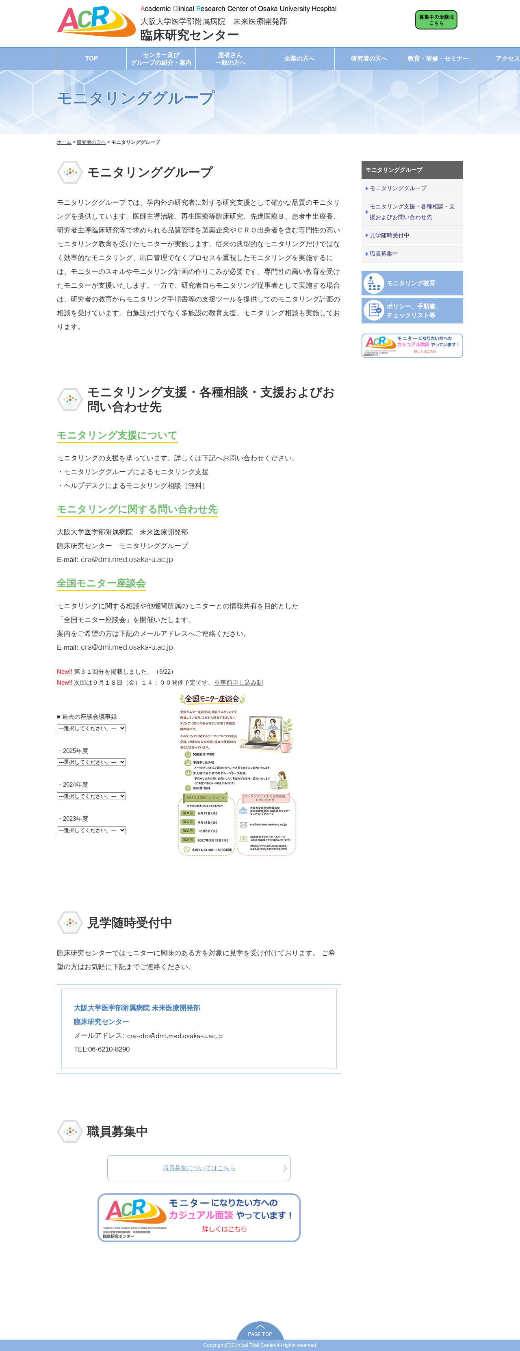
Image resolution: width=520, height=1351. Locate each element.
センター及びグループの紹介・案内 (161, 58)
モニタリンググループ (398, 188)
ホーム (64, 142)
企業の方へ (299, 58)
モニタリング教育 (411, 283)
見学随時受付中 (390, 235)
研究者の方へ (369, 58)
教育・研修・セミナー (438, 58)
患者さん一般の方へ (230, 58)
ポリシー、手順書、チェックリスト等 (414, 311)
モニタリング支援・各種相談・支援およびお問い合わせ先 (412, 211)
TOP (91, 58)
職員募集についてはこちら (199, 1168)
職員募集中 (384, 253)
